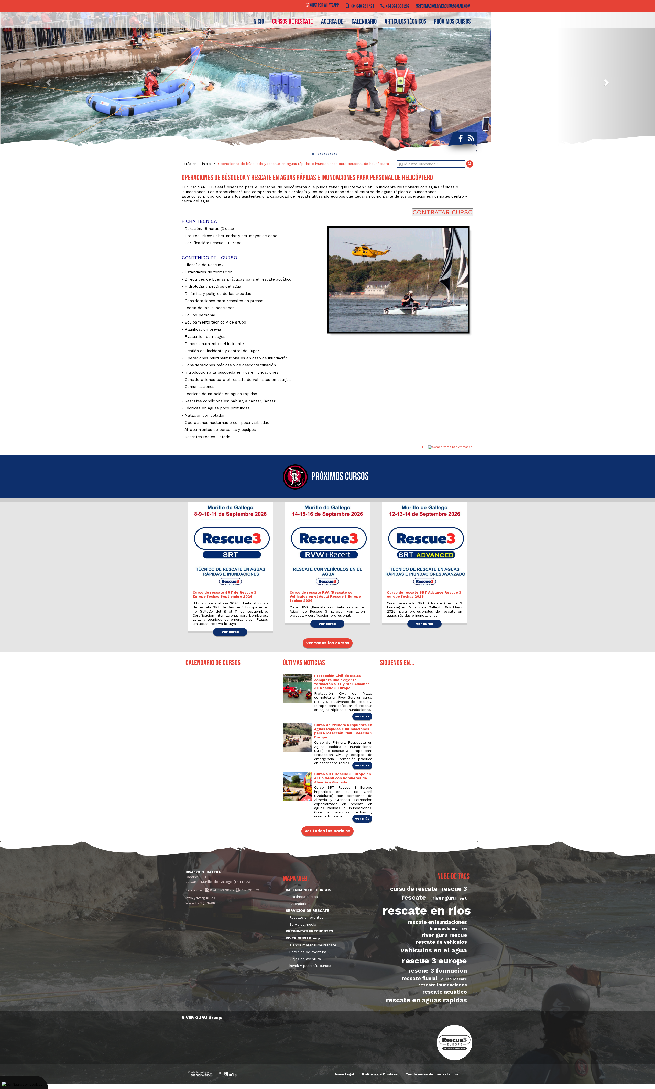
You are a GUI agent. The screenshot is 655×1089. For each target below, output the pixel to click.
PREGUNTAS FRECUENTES (309, 931)
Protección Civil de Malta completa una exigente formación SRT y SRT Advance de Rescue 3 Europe (342, 682)
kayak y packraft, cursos (310, 966)
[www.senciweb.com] (201, 1073)
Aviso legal (344, 1074)
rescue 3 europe (434, 960)
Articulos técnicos (405, 21)
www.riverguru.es (200, 903)
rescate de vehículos (441, 942)
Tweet (419, 447)
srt (464, 929)
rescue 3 (454, 888)
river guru (444, 898)
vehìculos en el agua (434, 950)
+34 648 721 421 (362, 6)
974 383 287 (220, 890)
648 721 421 (249, 890)
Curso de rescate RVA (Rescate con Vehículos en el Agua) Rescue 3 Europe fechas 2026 (325, 596)
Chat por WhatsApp (324, 5)
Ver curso (230, 632)
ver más (362, 716)
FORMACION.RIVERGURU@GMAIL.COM (445, 6)
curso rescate (454, 979)
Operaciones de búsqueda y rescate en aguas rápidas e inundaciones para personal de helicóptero (303, 164)
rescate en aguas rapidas (426, 1000)
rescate (413, 897)
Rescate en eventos (306, 917)
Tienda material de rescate (312, 945)
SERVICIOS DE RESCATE (307, 910)
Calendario (298, 904)
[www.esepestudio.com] (228, 1073)
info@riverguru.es (200, 898)
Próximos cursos (452, 21)
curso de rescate (414, 888)
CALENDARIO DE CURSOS (308, 890)
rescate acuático (444, 992)
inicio (258, 21)
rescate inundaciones (442, 984)
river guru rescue (444, 935)
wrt (463, 898)
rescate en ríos (427, 910)
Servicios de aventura (307, 952)
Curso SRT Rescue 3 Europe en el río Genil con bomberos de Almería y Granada (342, 778)
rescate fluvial (419, 978)
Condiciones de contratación (431, 1074)
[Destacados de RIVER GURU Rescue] (327, 82)
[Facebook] (459, 138)
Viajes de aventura (305, 959)
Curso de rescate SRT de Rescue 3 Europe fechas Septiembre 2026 (224, 594)
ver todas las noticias (327, 830)
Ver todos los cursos (327, 642)
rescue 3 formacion (437, 970)
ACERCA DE (332, 21)
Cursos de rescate (292, 21)
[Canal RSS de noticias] (470, 138)
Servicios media (302, 924)
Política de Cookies (380, 1074)
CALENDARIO (364, 21)
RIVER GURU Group (303, 938)
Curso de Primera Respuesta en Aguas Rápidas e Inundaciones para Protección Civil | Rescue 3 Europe (343, 731)
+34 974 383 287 (397, 6)
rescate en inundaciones (437, 922)
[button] (49, 82)
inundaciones (444, 928)
